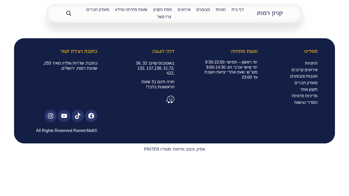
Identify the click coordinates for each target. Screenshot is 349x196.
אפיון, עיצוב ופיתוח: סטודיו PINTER (174, 149)
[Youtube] (64, 116)
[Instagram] (50, 116)
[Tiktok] (78, 116)
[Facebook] (91, 116)
